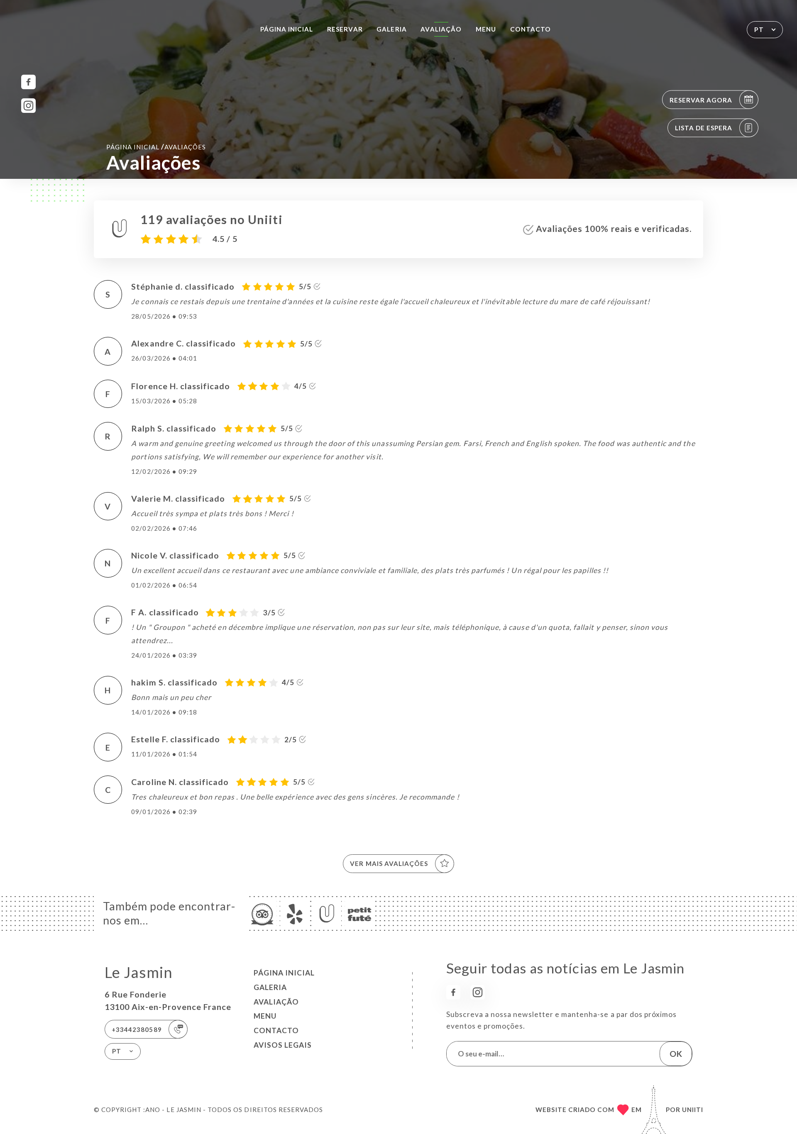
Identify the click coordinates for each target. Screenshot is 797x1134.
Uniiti (692, 1109)
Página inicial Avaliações (156, 146)
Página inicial (286, 29)
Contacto (530, 29)
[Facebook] (28, 82)
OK (676, 1053)
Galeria (391, 29)
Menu (486, 29)
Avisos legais (283, 1045)
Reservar (344, 29)
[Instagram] (28, 105)
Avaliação (441, 29)
